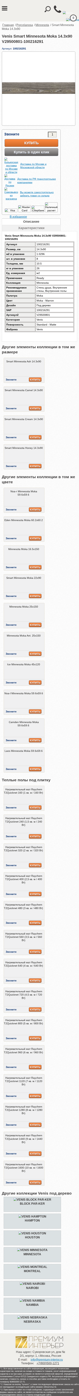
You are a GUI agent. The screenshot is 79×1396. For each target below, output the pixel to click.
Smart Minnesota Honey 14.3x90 (24, 447)
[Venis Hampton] (32, 1216)
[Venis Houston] (32, 1233)
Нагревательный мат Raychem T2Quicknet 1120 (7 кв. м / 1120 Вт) (23, 1081)
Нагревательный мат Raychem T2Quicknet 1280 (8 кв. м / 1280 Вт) (23, 1110)
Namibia (32, 1304)
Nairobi (32, 1288)
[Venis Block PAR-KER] (32, 1199)
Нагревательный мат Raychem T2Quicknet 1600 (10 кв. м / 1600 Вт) (23, 1167)
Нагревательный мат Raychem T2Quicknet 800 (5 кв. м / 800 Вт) (23, 1022)
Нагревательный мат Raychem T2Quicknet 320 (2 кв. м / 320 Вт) (23, 849)
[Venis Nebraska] (32, 1317)
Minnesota (42, 25)
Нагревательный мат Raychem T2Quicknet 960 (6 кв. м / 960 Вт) (23, 1050)
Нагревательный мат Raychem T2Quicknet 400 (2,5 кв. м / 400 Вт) (23, 879)
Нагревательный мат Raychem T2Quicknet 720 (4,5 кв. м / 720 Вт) (23, 994)
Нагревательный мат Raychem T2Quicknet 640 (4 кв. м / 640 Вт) (23, 964)
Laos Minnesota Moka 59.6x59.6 (24, 750)
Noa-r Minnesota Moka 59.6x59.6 (23, 493)
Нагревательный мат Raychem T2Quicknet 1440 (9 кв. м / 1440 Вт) (23, 1138)
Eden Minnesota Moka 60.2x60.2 (23, 520)
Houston (32, 1237)
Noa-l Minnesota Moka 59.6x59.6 (23, 693)
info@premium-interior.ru (47, 1359)
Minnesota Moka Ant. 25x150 (24, 635)
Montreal (32, 1271)
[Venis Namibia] (32, 1300)
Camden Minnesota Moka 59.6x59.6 (24, 724)
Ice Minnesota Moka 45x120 (23, 664)
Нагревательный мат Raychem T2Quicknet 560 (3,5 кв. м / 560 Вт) (23, 937)
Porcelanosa (24, 25)
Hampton (32, 1220)
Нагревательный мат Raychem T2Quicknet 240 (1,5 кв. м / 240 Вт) (23, 821)
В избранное (18, 216)
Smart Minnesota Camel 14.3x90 (24, 390)
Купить (31, 143)
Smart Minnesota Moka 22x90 (23, 577)
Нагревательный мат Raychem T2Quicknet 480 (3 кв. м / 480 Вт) (23, 906)
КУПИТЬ (35, 379)
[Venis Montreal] (32, 1266)
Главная (8, 25)
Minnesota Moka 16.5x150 (23, 549)
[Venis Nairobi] (32, 1283)
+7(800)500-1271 (48, 1363)
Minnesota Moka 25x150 (23, 606)
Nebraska (32, 1321)
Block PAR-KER (32, 1203)
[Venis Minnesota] (32, 1250)
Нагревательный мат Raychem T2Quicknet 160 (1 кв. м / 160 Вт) (23, 791)
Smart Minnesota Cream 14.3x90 (23, 419)
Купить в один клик (31, 152)
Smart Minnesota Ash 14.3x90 (23, 361)
